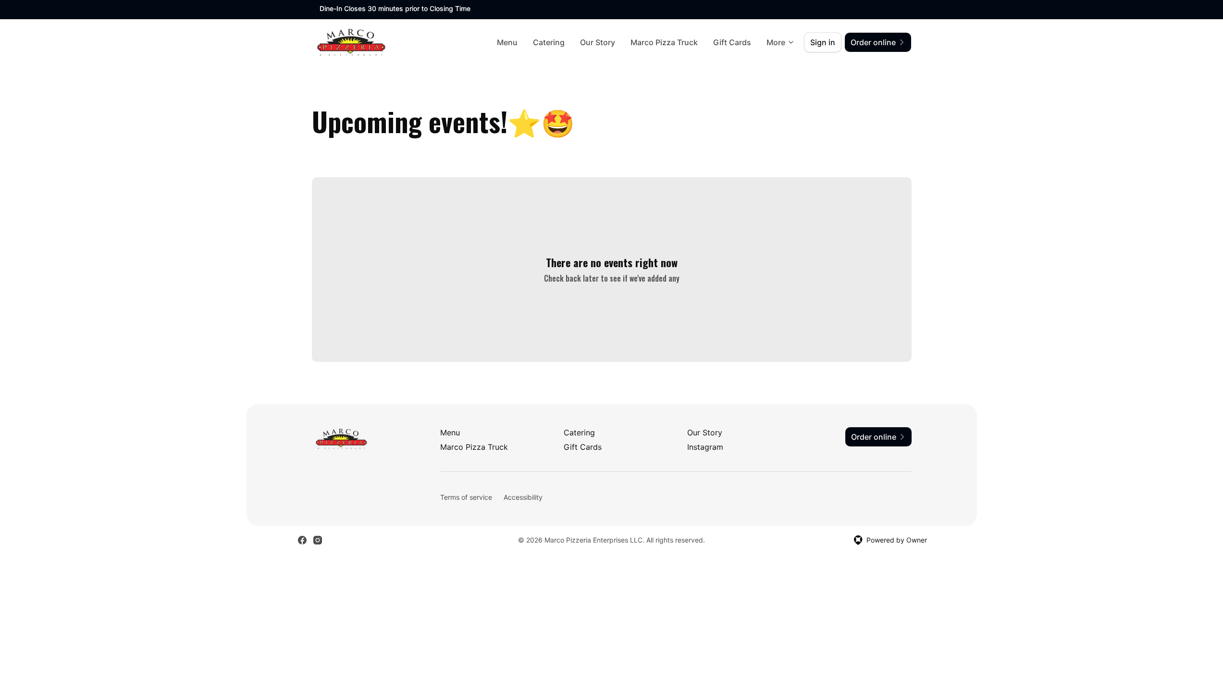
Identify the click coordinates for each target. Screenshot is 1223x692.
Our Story (597, 42)
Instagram (705, 447)
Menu (507, 42)
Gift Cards (732, 42)
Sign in (822, 42)
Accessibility (523, 497)
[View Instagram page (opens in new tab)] (317, 540)
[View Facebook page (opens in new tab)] (302, 540)
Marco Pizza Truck (664, 42)
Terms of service (466, 497)
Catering (549, 42)
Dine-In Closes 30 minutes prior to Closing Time (395, 8)
